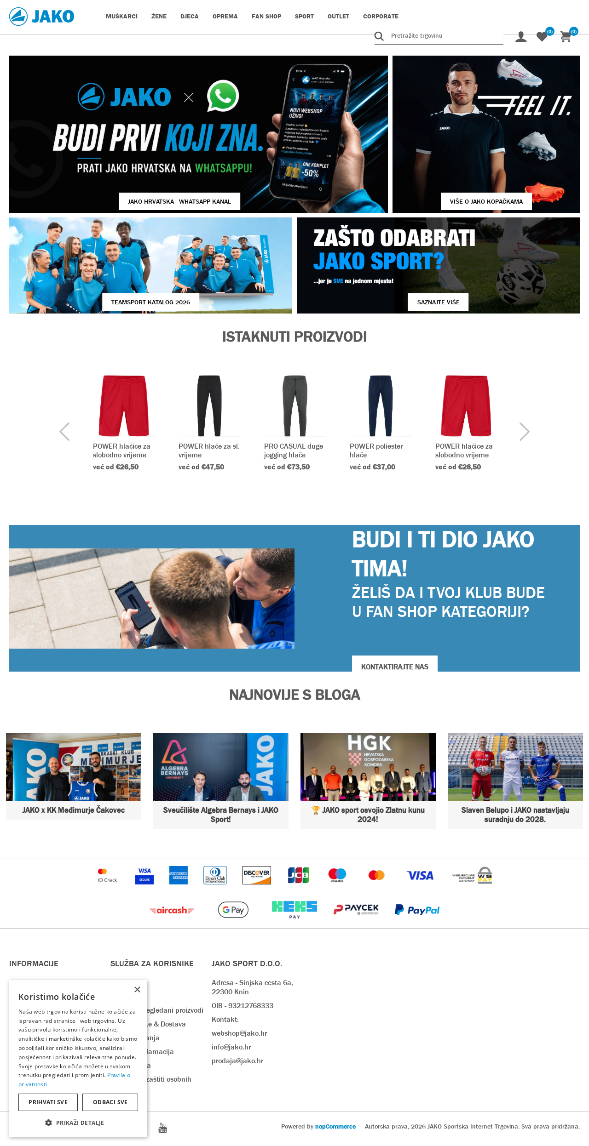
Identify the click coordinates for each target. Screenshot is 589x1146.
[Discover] (258, 889)
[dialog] (78, 1058)
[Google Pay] (234, 923)
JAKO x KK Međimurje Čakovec (74, 810)
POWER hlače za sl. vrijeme (209, 450)
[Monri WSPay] (472, 889)
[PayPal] (417, 923)
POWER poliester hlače (376, 450)
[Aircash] (172, 923)
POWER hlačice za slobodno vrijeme (121, 450)
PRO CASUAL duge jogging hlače (293, 450)
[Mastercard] (377, 889)
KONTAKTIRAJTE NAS (394, 667)
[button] (78, 1122)
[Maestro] (338, 889)
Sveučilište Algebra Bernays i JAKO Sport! (220, 814)
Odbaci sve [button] (110, 1102)
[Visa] (421, 889)
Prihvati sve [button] (48, 1102)
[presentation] (64, 432)
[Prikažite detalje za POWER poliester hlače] (380, 406)
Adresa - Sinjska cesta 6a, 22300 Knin (252, 987)
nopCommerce (335, 1126)
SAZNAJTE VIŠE (438, 302)
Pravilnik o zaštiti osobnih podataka (150, 1083)
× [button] (136, 989)
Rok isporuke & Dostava (148, 1024)
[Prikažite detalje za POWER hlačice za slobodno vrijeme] (124, 406)
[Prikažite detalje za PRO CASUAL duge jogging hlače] (295, 406)
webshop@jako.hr (239, 1033)
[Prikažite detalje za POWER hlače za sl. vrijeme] (209, 406)
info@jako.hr (231, 1047)
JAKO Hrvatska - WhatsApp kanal (179, 201)
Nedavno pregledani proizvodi (156, 1010)
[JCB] (299, 889)
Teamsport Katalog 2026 (150, 302)
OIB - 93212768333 (242, 1005)
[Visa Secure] (145, 889)
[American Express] (179, 889)
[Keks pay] (295, 923)
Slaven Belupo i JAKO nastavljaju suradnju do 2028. (515, 814)
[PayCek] (356, 923)
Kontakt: (225, 1019)
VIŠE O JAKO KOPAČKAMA (486, 201)
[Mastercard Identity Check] (108, 889)
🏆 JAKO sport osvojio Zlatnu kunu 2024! (368, 814)
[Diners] (216, 889)
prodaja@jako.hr (237, 1061)
